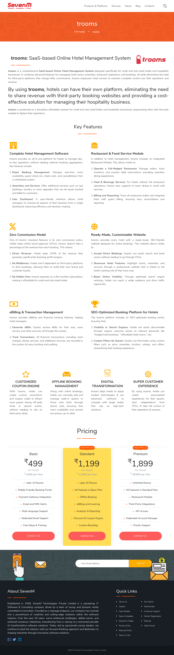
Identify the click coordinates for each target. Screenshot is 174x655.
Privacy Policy (125, 625)
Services (116, 6)
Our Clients (149, 601)
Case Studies (124, 611)
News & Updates (126, 616)
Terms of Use (124, 635)
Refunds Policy (125, 630)
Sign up (141, 563)
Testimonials (149, 606)
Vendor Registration (152, 616)
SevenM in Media (126, 621)
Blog (138, 6)
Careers (122, 606)
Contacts (149, 6)
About (128, 6)
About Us (123, 601)
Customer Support (152, 611)
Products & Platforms (96, 6)
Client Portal (149, 625)
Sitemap (147, 621)
